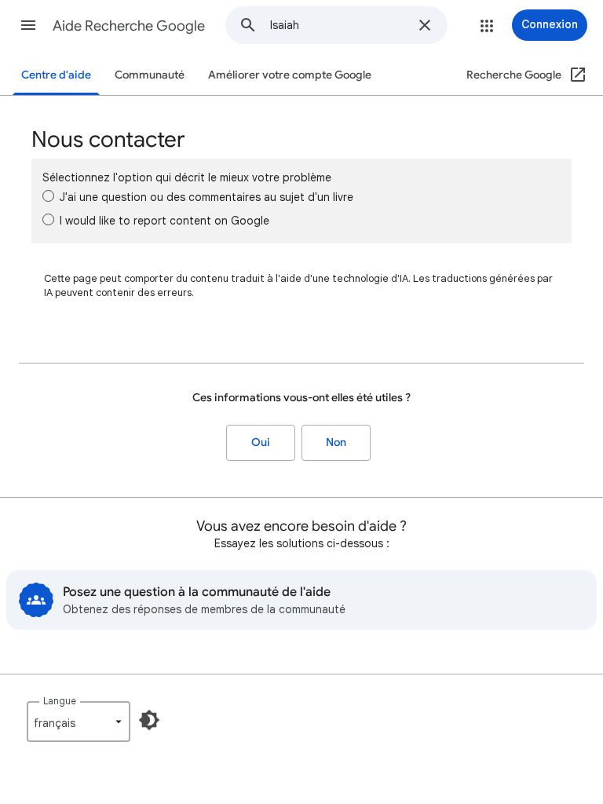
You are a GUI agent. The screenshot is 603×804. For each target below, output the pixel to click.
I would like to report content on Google (164, 221)
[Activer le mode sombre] (149, 720)
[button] (28, 25)
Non (336, 442)
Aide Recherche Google (129, 26)
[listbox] (78, 721)
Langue (59, 701)
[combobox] (339, 25)
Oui (260, 442)
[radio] (48, 196)
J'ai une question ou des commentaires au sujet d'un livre (206, 197)
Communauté (150, 75)
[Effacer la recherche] (425, 25)
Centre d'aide (56, 75)
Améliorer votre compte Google (289, 75)
